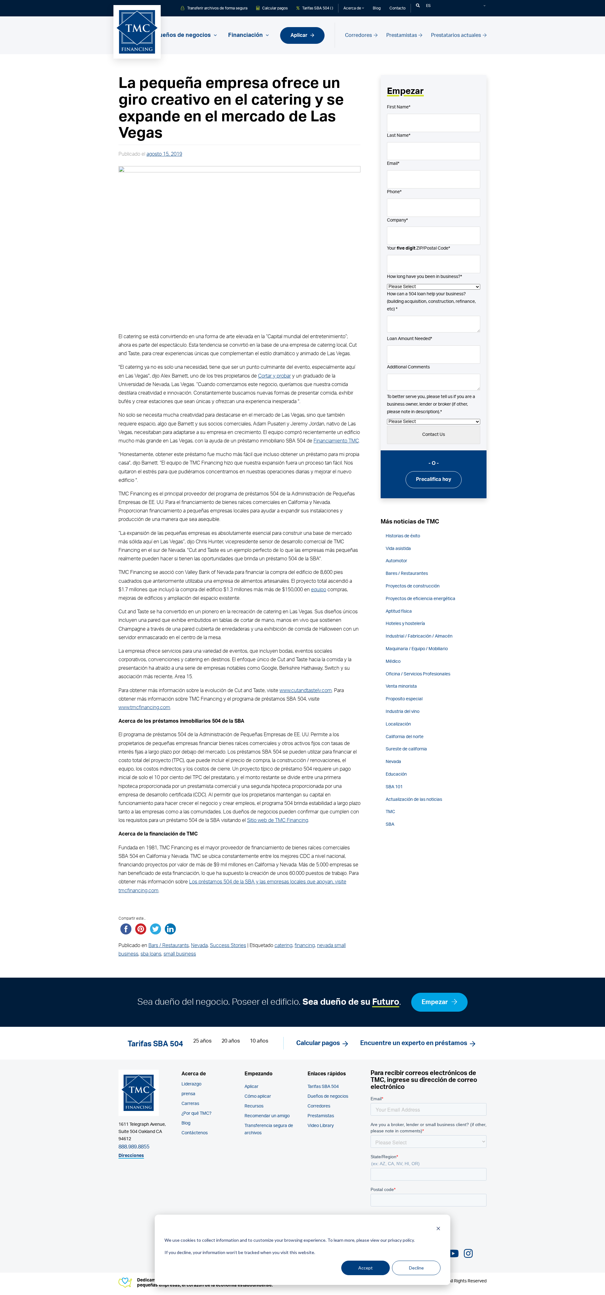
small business (180, 954)
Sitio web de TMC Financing (277, 820)
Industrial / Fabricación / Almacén (419, 636)
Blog (377, 8)
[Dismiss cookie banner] (438, 1228)
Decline (416, 1267)
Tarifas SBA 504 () (317, 8)
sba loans (151, 954)
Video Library (321, 1126)
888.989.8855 (133, 1146)
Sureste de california (406, 749)
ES (428, 6)
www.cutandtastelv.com (305, 690)
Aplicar (300, 35)
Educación (396, 774)
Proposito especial (404, 699)
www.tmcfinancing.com (144, 707)
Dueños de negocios (328, 1096)
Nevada (199, 945)
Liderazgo (191, 1084)
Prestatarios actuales (456, 35)
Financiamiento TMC (336, 440)
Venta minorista (401, 686)
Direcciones (131, 1155)
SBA (390, 824)
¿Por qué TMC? (196, 1113)
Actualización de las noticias (414, 799)
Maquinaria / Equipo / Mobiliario (417, 649)
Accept (365, 1267)
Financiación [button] (246, 35)
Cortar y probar (274, 376)
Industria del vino (402, 711)
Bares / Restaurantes (407, 573)
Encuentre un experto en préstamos (413, 1043)
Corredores (359, 35)
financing (305, 945)
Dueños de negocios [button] (183, 35)
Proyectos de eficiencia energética (420, 599)
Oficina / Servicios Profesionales (418, 674)
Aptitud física (399, 611)
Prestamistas (402, 35)
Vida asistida (398, 548)
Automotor (396, 561)
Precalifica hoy (433, 479)
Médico (393, 661)
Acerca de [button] (352, 8)
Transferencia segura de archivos (269, 1129)
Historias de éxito (403, 536)
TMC (390, 812)
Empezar (435, 1002)
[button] (418, 6)
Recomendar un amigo (267, 1116)
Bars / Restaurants (168, 945)
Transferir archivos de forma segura (216, 8)
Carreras (190, 1103)
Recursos (254, 1106)
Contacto (397, 8)
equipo (318, 589)
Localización (398, 724)
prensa (188, 1094)
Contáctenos (195, 1133)
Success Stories (228, 945)
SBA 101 (394, 787)
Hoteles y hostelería (405, 623)
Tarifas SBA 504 (323, 1086)
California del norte (405, 737)
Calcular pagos (274, 8)
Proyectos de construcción (413, 586)
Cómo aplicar (258, 1096)
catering (283, 945)
